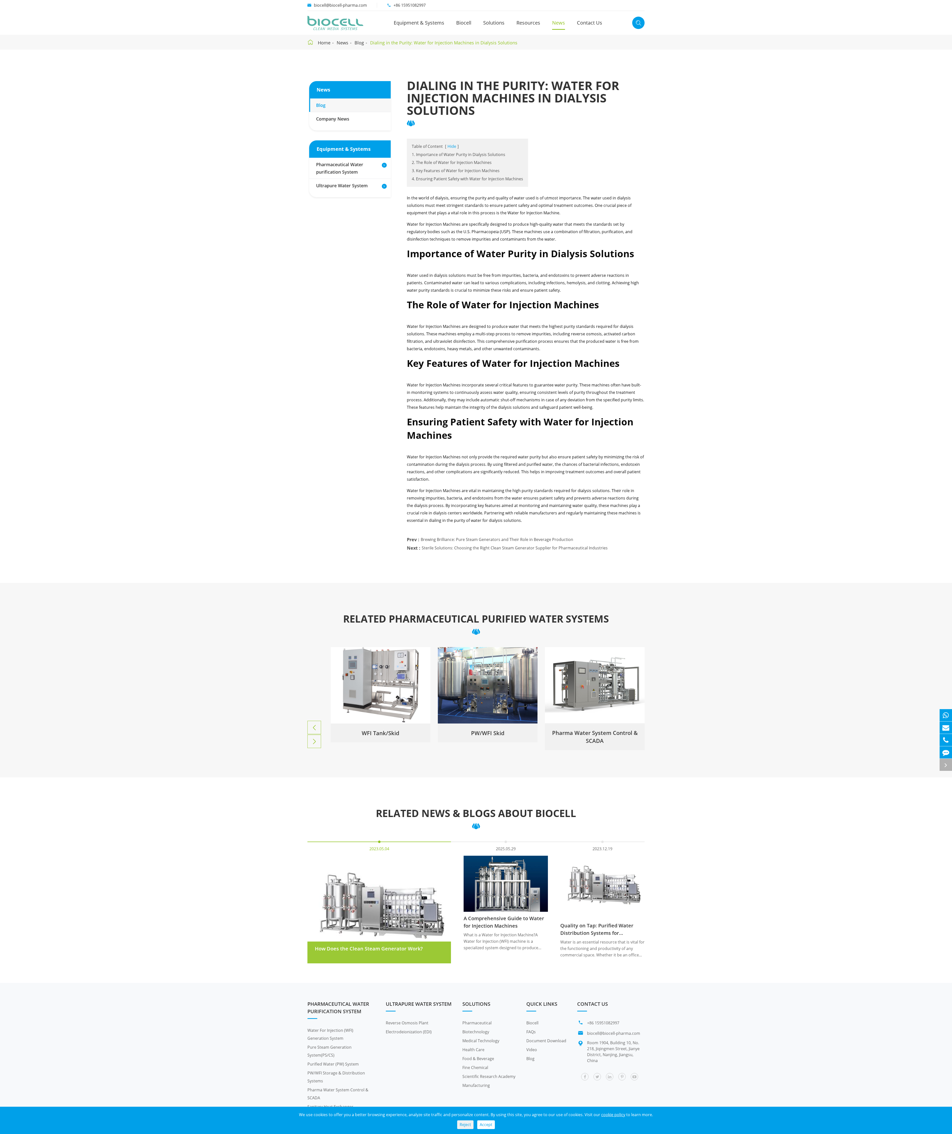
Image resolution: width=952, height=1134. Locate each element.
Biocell (463, 22)
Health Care (473, 1049)
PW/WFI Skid (380, 733)
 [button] (314, 727)
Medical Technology (480, 1040)
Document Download (546, 1040)
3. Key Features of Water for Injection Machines (456, 170)
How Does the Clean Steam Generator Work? (369, 948)
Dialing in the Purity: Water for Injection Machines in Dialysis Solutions (443, 43)
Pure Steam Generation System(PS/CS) (329, 1051)
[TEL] (946, 740)
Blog (359, 43)
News (558, 22)
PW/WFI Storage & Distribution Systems (336, 1077)
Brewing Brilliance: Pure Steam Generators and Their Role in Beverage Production (497, 539)
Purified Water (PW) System (333, 1064)
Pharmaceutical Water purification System (339, 168)
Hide (451, 146)
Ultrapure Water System (342, 186)
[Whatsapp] (946, 715)
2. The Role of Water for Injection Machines (452, 162)
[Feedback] (946, 752)
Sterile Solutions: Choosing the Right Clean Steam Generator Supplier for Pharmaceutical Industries (515, 548)
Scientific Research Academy (488, 1076)
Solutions (494, 22)
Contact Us (589, 22)
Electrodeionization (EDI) (409, 1032)
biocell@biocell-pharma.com (340, 5)
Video (531, 1049)
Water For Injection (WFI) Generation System (330, 1034)
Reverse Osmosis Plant (407, 1023)
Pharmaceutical (477, 1023)
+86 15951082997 (409, 5)
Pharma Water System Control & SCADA (488, 736)
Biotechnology (475, 1032)
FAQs (531, 1032)
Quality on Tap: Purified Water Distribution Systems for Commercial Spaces (596, 929)
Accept (486, 1124)
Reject (465, 1124)
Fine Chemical (475, 1067)
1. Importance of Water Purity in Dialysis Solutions (458, 154)
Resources (528, 22)
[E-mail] (946, 728)
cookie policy (613, 1114)
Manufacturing (476, 1085)
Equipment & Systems (419, 22)
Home (324, 43)
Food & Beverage (478, 1058)
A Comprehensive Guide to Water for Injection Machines (504, 922)
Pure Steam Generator (595, 733)
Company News (332, 119)
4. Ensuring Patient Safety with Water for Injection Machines (467, 179)
